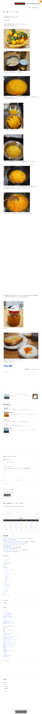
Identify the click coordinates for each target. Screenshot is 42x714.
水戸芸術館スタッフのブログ (8, 633)
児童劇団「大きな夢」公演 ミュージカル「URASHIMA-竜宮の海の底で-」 (15, 538)
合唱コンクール (7, 419)
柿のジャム (12, 412)
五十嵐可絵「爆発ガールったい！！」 (9, 621)
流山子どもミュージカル (7, 641)
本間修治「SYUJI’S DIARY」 (8, 616)
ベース (6, 576)
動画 (4, 565)
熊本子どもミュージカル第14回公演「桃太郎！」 (11, 544)
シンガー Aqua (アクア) (7, 615)
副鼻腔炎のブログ (6, 656)
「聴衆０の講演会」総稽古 (7, 548)
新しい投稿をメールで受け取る (9, 492)
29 (10, 529)
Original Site (6, 688)
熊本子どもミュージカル (7, 642)
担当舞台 (5, 567)
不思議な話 (7, 578)
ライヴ (5, 561)
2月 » (30, 530)
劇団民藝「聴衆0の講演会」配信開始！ (9, 547)
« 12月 (12, 530)
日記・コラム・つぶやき (11, 11)
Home (5, 682)
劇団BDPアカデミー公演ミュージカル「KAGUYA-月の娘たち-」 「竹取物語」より (16, 541)
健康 (6, 580)
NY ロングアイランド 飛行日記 (8, 626)
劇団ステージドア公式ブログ (8, 629)
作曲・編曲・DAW (7, 563)
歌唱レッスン (6, 595)
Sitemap (5, 684)
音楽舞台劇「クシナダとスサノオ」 (9, 650)
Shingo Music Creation (7, 655)
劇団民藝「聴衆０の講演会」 (8, 551)
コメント (5, 470)
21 (5, 527)
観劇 (6, 591)
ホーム (5, 11)
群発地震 (5, 408)
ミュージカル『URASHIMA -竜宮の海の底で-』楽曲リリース (13, 542)
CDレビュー (7, 571)
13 (36, 523)
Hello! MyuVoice (6, 612)
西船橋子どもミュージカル (7, 645)
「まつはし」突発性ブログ (7, 613)
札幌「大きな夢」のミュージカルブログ (9, 639)
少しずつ (5, 424)
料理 (18, 11)
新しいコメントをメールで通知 (9, 489)
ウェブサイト (6, 484)
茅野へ (11, 428)
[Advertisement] (21, 380)
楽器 (4, 593)
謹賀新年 (4, 545)
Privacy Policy (6, 686)
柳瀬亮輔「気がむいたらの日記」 (8, 622)
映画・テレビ (7, 586)
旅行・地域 (7, 584)
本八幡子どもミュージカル (7, 638)
